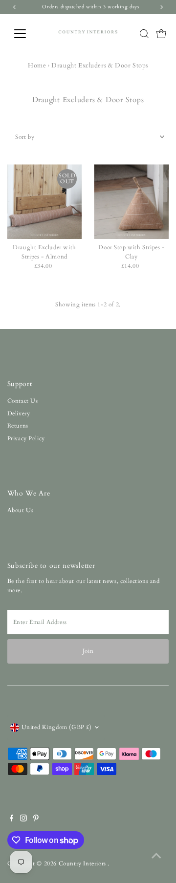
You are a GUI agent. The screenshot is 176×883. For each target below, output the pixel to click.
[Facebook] (11, 819)
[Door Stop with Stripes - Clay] (131, 201)
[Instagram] (23, 819)
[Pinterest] (36, 819)
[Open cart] (161, 33)
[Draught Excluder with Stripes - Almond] (44, 201)
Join (88, 651)
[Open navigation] (26, 34)
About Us (20, 510)
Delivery (18, 413)
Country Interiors (83, 863)
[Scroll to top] (156, 856)
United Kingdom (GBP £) (57, 727)
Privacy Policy (26, 438)
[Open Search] (144, 33)
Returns (17, 426)
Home (37, 65)
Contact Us (22, 401)
